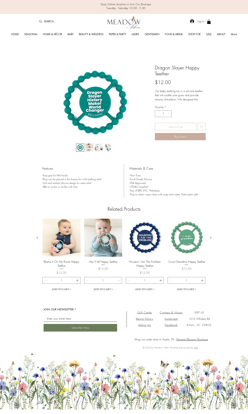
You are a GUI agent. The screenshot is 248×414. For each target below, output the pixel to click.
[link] (209, 21)
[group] (124, 259)
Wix (196, 351)
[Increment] (168, 118)
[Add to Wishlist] (202, 131)
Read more (160, 104)
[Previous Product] (37, 241)
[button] (31, 34)
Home (46, 52)
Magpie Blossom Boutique (192, 343)
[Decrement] (157, 118)
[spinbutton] (163, 118)
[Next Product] (211, 241)
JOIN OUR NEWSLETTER (59, 313)
